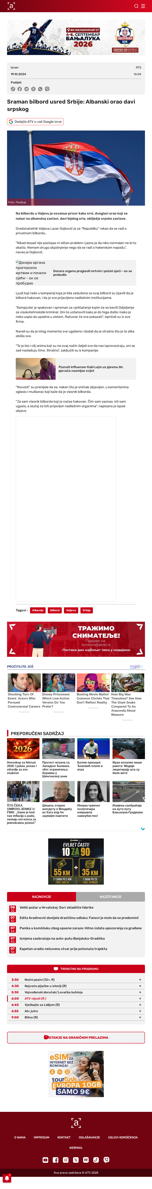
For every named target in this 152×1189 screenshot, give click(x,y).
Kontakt (64, 1137)
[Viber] (106, 1160)
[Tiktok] (96, 1160)
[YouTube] (45, 1160)
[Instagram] (66, 1160)
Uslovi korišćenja (123, 1137)
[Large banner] (76, 37)
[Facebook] (55, 1160)
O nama (20, 1137)
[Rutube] (86, 1160)
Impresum (41, 1137)
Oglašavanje (89, 1137)
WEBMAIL (76, 1147)
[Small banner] (76, 861)
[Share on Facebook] (19, 89)
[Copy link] (13, 89)
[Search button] (136, 6)
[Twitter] (76, 1160)
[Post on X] (33, 89)
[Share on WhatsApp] (40, 89)
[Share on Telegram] (26, 89)
